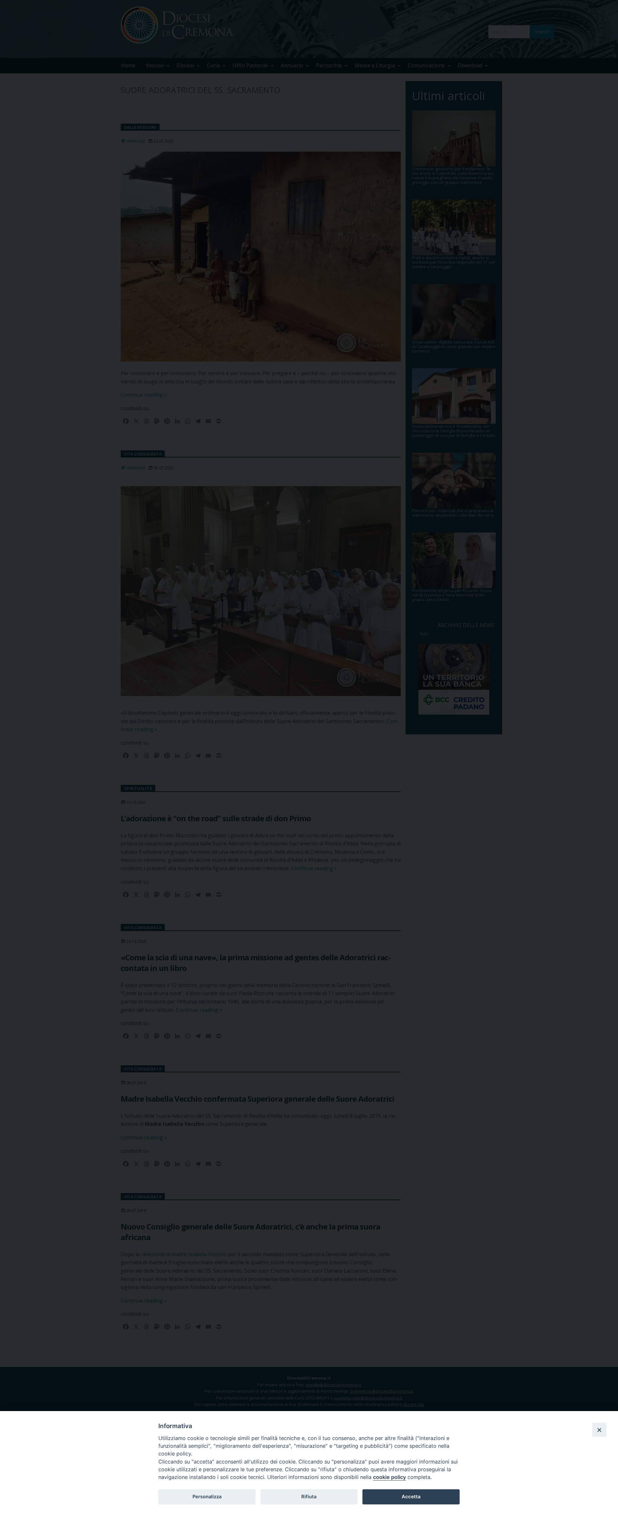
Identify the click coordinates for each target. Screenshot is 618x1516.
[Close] (599, 1430)
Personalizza (206, 1497)
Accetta (411, 1497)
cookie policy (389, 1477)
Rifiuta (308, 1497)
